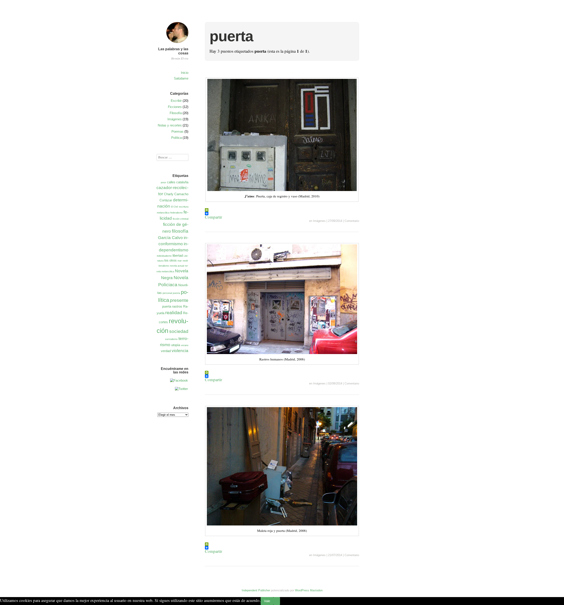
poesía (176, 293)
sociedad (178, 331)
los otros (170, 260)
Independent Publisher (256, 590)
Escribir (176, 100)
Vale (267, 601)
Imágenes (319, 221)
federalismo (176, 212)
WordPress (302, 590)
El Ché (174, 206)
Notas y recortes (170, 125)
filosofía (180, 231)
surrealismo (171, 339)
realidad (173, 312)
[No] (276, 601)
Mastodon (316, 590)
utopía (175, 345)
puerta (166, 306)
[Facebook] (179, 380)
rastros (177, 306)
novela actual (177, 265)
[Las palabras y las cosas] (177, 43)
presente (179, 300)
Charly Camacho (176, 194)
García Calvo (170, 237)
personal (167, 293)
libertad (178, 255)
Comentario (352, 221)
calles (171, 182)
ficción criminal (180, 218)
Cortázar (166, 200)
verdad (166, 351)
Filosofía (176, 113)
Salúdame (181, 78)
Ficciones (175, 107)
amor (163, 182)
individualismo (164, 255)
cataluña (182, 182)
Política (176, 137)
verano (184, 345)
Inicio (184, 72)
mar (180, 260)
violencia (180, 350)
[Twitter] (181, 389)
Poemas (177, 131)
